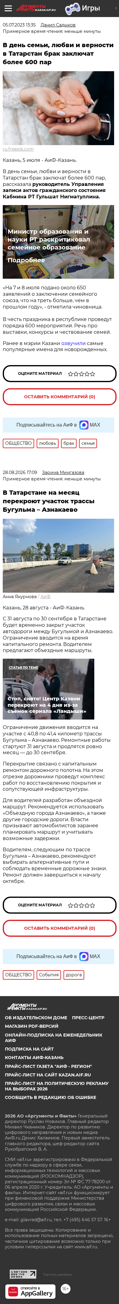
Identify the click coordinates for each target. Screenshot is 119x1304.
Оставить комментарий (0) (59, 396)
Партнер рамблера (57, 1274)
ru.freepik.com (18, 149)
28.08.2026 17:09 (20, 472)
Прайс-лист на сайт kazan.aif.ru (48, 1075)
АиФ (46, 596)
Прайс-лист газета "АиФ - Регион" (48, 1066)
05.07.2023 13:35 (19, 25)
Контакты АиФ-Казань (34, 1057)
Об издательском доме (36, 1017)
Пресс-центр (88, 1017)
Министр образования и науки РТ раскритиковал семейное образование (49, 239)
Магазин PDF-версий (32, 1026)
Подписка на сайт (29, 1049)
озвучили (73, 343)
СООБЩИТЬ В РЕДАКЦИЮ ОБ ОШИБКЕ (50, 1097)
